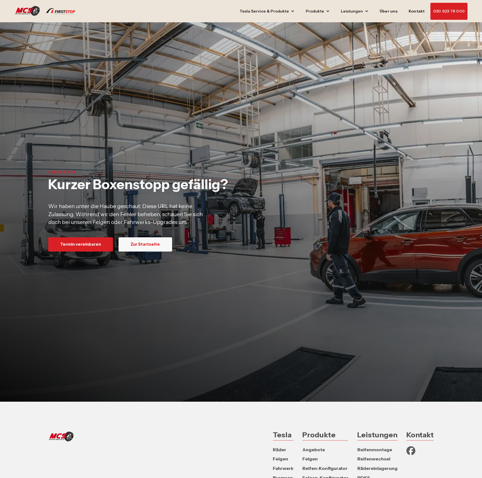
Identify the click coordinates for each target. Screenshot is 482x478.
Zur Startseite (145, 244)
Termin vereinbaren (80, 244)
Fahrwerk (283, 468)
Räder (279, 449)
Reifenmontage (374, 449)
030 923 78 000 (449, 11)
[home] (48, 11)
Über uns (388, 11)
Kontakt (417, 11)
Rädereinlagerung (377, 468)
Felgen (280, 459)
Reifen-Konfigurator (325, 468)
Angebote (313, 449)
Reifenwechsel (373, 459)
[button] (267, 11)
